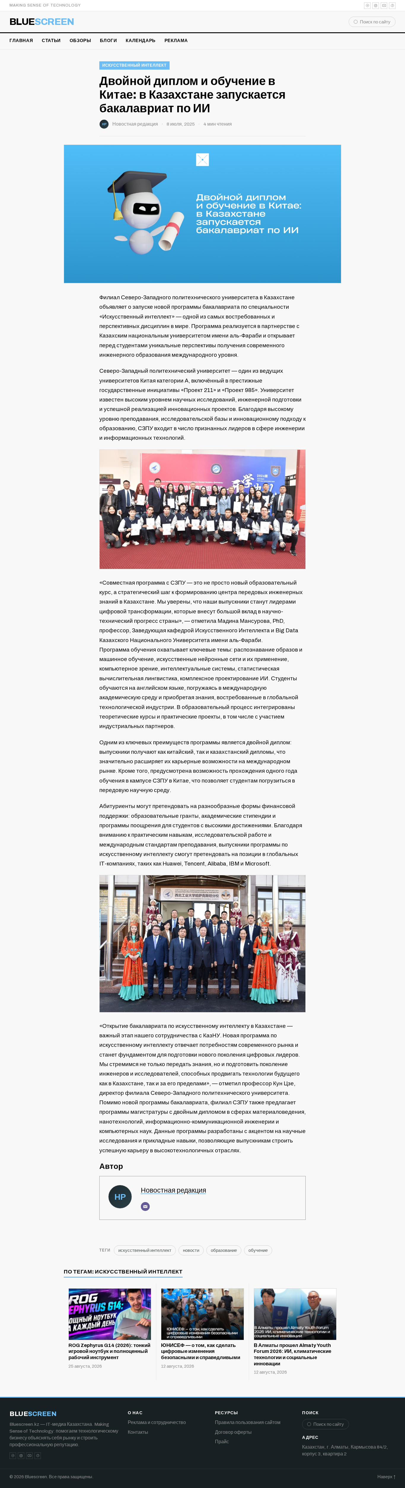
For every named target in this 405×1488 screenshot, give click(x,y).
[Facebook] (392, 5)
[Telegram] (367, 5)
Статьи (51, 40)
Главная (21, 40)
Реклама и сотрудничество (157, 1422)
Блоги (108, 40)
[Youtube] (384, 5)
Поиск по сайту (375, 22)
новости (191, 1250)
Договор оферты (233, 1432)
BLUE (41, 22)
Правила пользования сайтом (247, 1422)
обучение (258, 1250)
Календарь (140, 40)
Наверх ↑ (386, 1476)
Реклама (176, 40)
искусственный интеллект (134, 65)
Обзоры (80, 40)
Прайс (222, 1441)
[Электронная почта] (145, 1206)
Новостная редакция (135, 124)
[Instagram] (375, 5)
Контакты (138, 1432)
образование (224, 1250)
